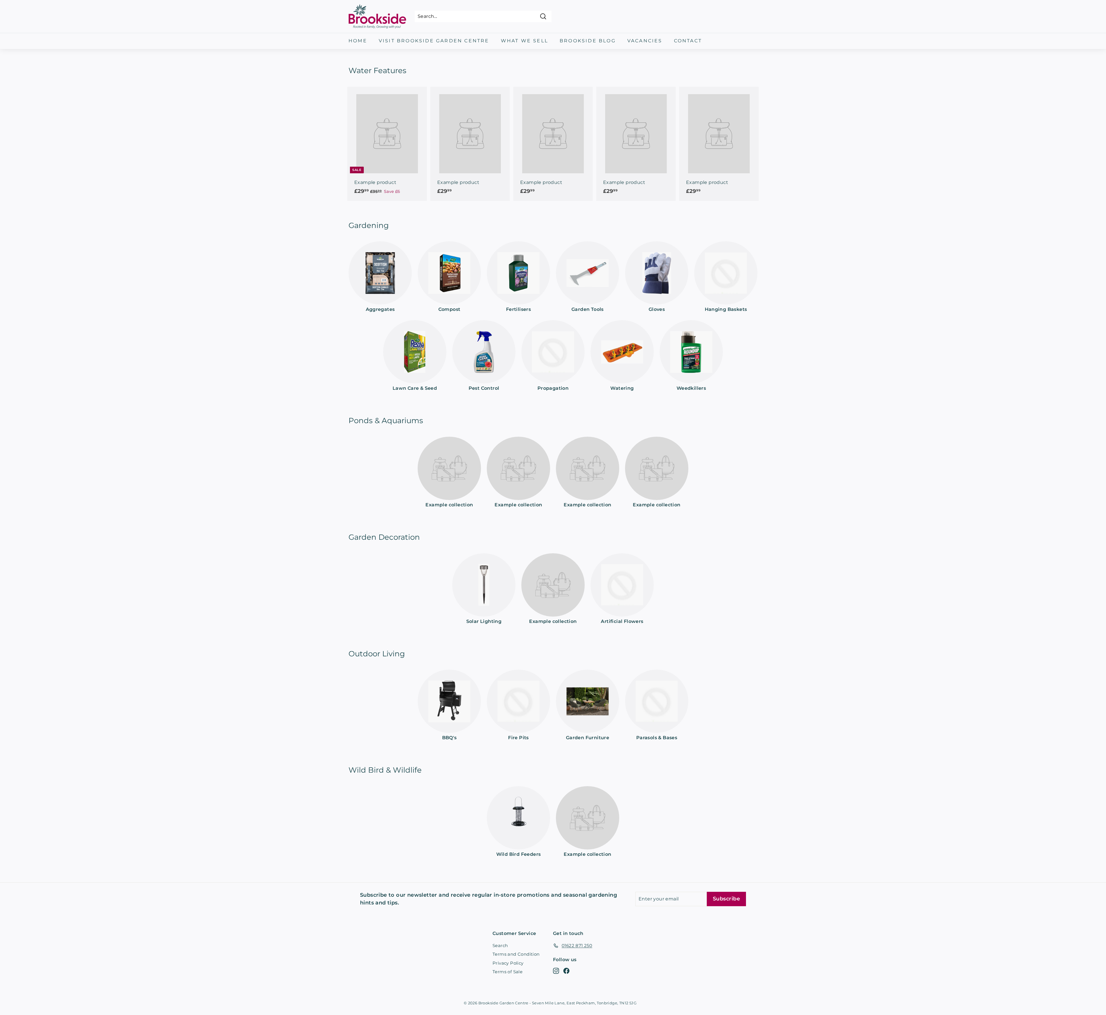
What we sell (524, 40)
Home (358, 40)
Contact (688, 40)
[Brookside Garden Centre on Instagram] (556, 971)
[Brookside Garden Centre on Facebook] (566, 971)
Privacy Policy (508, 963)
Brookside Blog (588, 40)
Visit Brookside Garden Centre (434, 40)
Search (500, 945)
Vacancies (644, 40)
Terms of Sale (507, 971)
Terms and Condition (516, 954)
